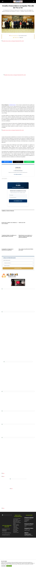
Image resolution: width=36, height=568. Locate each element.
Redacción (21, 37)
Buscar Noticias (18, 268)
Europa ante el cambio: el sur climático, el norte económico (9, 223)
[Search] (33, 1)
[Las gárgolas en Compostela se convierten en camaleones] (9, 243)
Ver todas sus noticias (17, 174)
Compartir (7, 161)
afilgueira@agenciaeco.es (28, 535)
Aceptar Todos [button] (9, 565)
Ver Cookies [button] (3, 565)
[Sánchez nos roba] (26, 217)
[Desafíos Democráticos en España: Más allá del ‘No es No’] (18, 24)
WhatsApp (30, 161)
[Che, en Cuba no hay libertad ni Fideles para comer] (26, 243)
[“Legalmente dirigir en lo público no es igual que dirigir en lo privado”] (9, 229)
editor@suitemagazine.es (6, 534)
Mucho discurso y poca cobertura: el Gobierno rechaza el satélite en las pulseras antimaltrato (25, 236)
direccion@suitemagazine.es (6, 532)
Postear (18, 161)
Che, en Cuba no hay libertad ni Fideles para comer (26, 250)
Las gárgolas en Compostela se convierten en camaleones (7, 250)
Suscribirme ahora (18, 200)
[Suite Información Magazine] (18, 1)
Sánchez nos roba (22, 222)
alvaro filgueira (4, 178)
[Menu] (2, 1)
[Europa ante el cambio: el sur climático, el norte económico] (9, 217)
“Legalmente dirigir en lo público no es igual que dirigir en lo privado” (9, 236)
